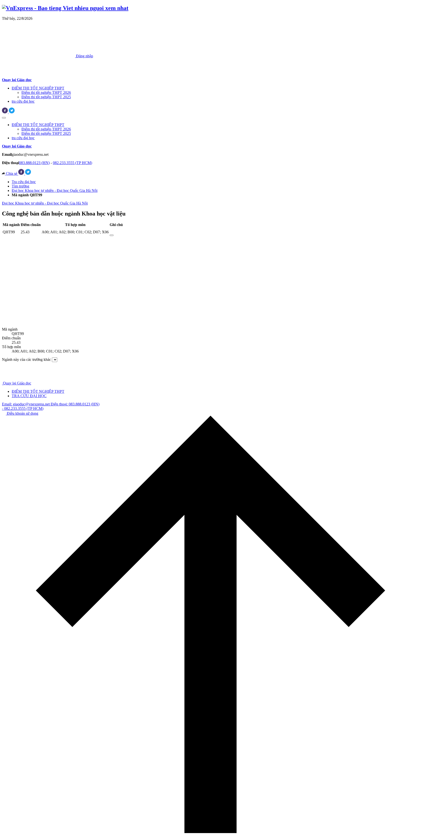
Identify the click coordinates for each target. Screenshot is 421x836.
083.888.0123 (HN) (34, 163)
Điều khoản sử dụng (22, 413)
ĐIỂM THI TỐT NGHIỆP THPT (38, 88)
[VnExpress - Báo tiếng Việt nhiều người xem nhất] (65, 8)
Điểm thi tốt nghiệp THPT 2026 (46, 92)
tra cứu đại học (23, 101)
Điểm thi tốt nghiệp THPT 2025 (46, 97)
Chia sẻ (11, 173)
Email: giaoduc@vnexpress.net (26, 404)
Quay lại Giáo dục (17, 383)
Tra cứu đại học (24, 182)
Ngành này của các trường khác (26, 359)
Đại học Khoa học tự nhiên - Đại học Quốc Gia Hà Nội (54, 190)
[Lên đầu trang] (210, 832)
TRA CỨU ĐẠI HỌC (29, 396)
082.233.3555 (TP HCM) (72, 163)
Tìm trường (20, 186)
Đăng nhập (84, 56)
